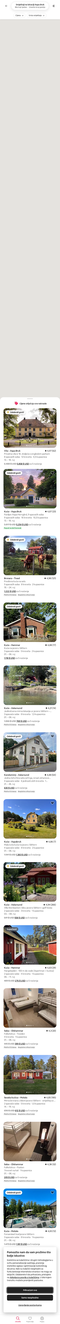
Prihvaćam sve (30, 1290)
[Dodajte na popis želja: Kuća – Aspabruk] (52, 803)
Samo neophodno (30, 1297)
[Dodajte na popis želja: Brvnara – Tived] (52, 539)
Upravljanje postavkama (30, 1305)
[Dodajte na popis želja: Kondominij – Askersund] (52, 736)
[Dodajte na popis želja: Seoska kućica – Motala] (52, 1058)
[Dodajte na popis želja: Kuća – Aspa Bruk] (52, 472)
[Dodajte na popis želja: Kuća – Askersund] (52, 669)
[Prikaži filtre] (54, 6)
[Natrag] (6, 6)
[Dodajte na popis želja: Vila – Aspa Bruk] (52, 412)
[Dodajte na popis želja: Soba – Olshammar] (52, 992)
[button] (23, 463)
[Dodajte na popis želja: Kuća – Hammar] (52, 606)
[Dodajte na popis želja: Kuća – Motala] (52, 1192)
